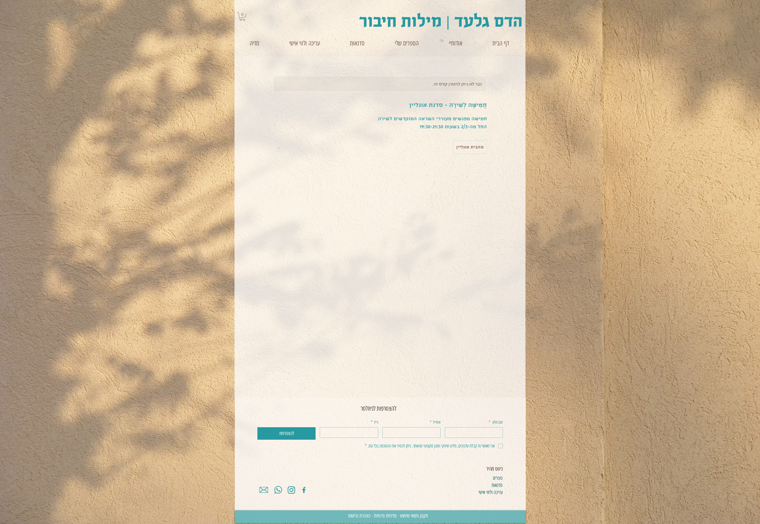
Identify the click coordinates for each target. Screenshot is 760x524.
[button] (242, 16)
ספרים (498, 478)
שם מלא (496, 422)
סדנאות (497, 485)
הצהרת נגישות (360, 516)
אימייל (435, 422)
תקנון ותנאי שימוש (414, 516)
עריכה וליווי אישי (491, 492)
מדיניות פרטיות (385, 516)
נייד (374, 422)
